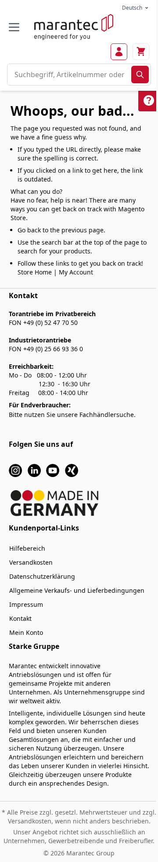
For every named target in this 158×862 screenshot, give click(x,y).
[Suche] (140, 74)
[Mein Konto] (119, 51)
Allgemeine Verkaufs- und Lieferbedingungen (76, 590)
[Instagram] (15, 470)
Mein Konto (26, 632)
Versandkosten (31, 562)
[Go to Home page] (73, 27)
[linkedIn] (34, 470)
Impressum (26, 604)
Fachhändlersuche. (107, 414)
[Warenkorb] (141, 51)
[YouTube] (52, 470)
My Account (76, 272)
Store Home (35, 272)
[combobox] (69, 74)
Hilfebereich (27, 548)
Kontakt (20, 618)
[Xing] (71, 470)
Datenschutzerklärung (42, 576)
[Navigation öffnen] (14, 27)
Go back (29, 230)
